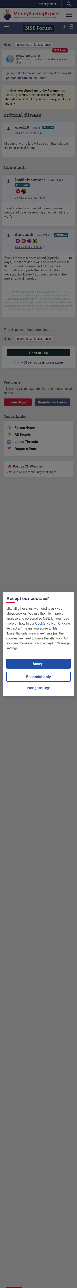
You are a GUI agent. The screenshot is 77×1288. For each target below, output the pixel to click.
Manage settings (38, 687)
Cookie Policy (45, 623)
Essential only (38, 676)
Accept (38, 663)
